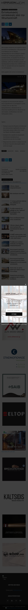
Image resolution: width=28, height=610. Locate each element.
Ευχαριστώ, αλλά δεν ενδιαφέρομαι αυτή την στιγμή (14, 324)
